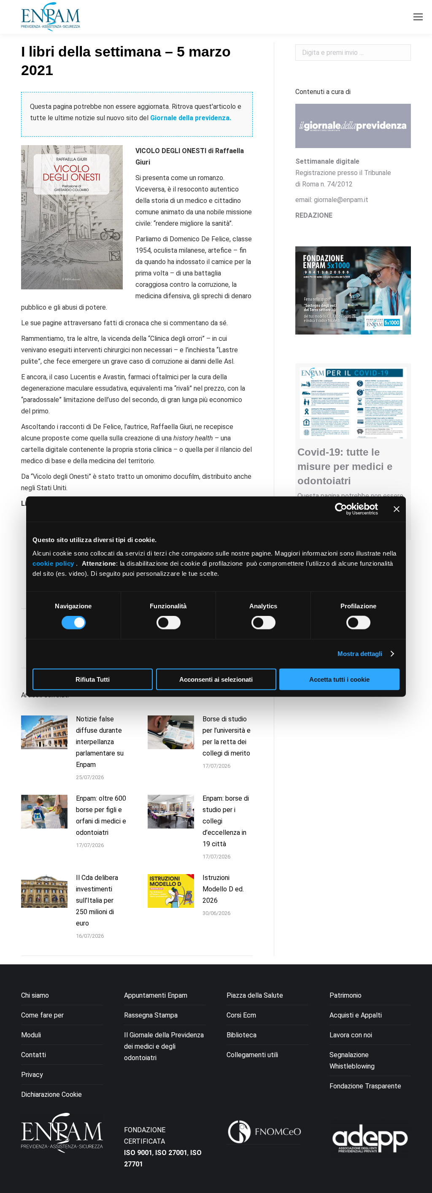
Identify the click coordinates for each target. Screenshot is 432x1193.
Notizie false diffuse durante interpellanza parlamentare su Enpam (100, 742)
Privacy (32, 1075)
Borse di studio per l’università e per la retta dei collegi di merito (226, 736)
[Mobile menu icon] (418, 16)
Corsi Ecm (241, 1015)
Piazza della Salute (255, 995)
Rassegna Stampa (151, 1015)
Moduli (31, 1035)
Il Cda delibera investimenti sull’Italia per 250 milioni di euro (97, 900)
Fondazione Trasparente (365, 1086)
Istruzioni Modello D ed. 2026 (223, 889)
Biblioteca (241, 1035)
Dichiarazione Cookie (51, 1094)
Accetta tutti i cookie (339, 679)
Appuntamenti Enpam (155, 995)
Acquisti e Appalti (355, 1015)
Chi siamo (35, 995)
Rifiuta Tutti (93, 679)
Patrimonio (345, 995)
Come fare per (42, 1015)
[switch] (169, 622)
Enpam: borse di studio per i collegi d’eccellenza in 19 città (225, 821)
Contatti (33, 1055)
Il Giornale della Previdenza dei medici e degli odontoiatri (164, 1046)
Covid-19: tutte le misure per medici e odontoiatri (344, 466)
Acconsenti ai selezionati (216, 679)
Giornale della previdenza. (190, 118)
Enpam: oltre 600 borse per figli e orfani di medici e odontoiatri (101, 815)
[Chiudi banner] (397, 509)
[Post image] (44, 732)
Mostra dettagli (360, 653)
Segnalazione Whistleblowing (352, 1060)
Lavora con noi (350, 1035)
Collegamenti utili (252, 1055)
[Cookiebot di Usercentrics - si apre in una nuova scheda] (341, 509)
